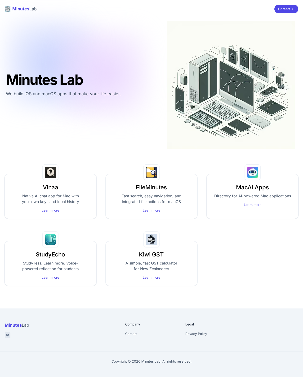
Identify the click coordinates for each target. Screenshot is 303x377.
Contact (131, 334)
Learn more (50, 210)
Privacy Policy (196, 334)
